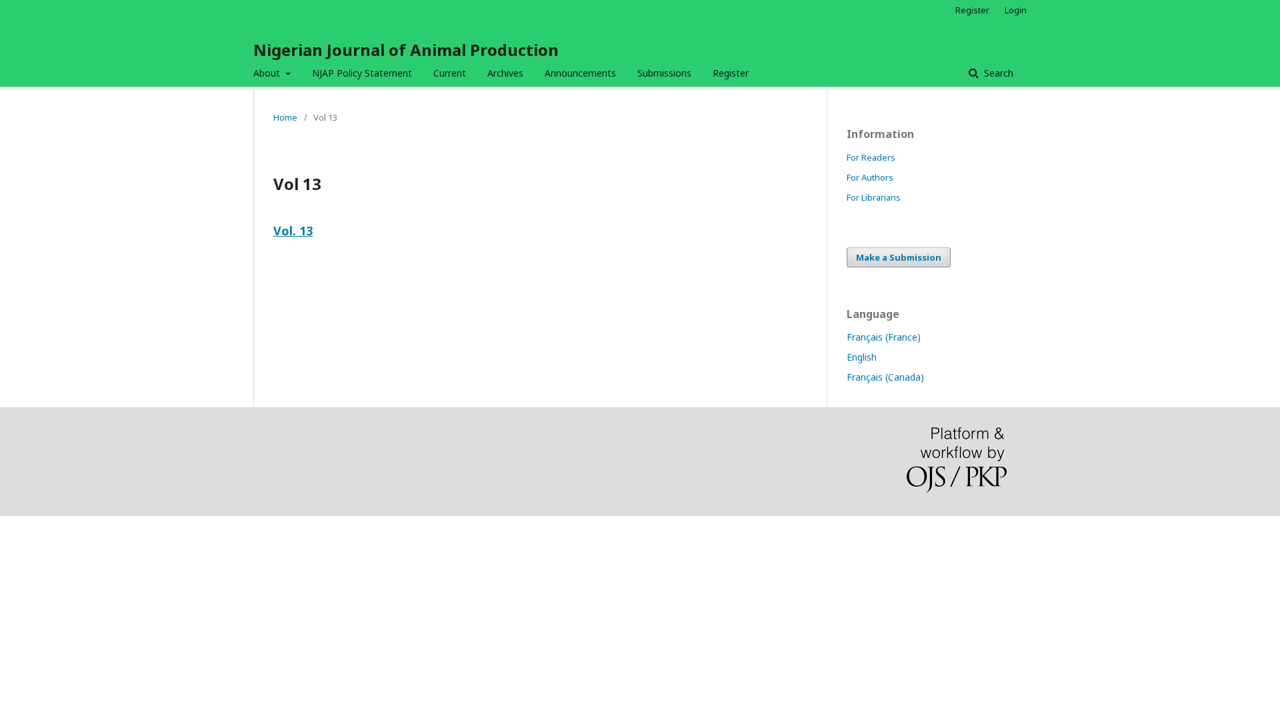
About (268, 73)
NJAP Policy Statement (362, 73)
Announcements (580, 73)
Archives (505, 73)
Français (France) (884, 337)
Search (997, 73)
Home (285, 117)
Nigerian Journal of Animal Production (406, 50)
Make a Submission (898, 257)
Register (731, 73)
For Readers (871, 157)
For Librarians (874, 197)
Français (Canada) (885, 377)
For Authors (870, 177)
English (862, 357)
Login (1016, 10)
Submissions (664, 73)
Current (449, 73)
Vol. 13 (293, 231)
